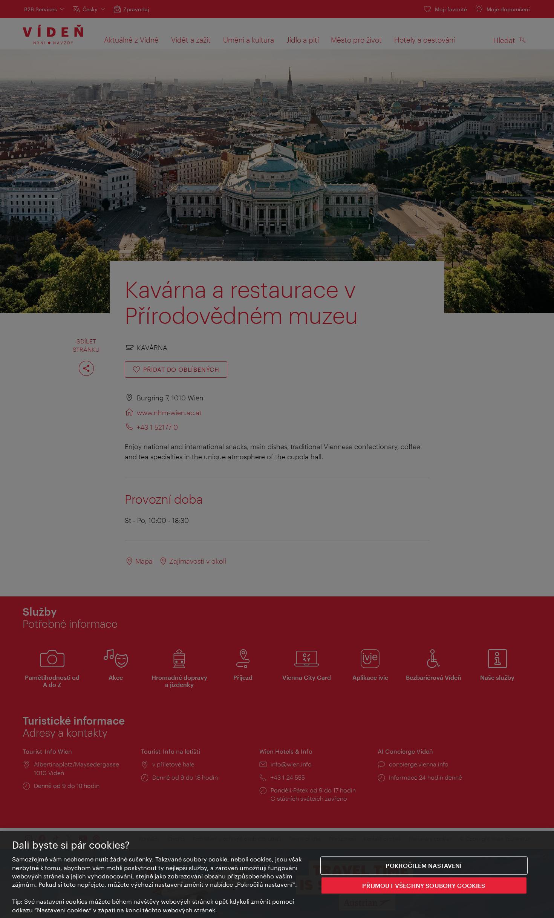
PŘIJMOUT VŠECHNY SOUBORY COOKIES (423, 885)
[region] (277, 874)
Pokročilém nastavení (424, 865)
